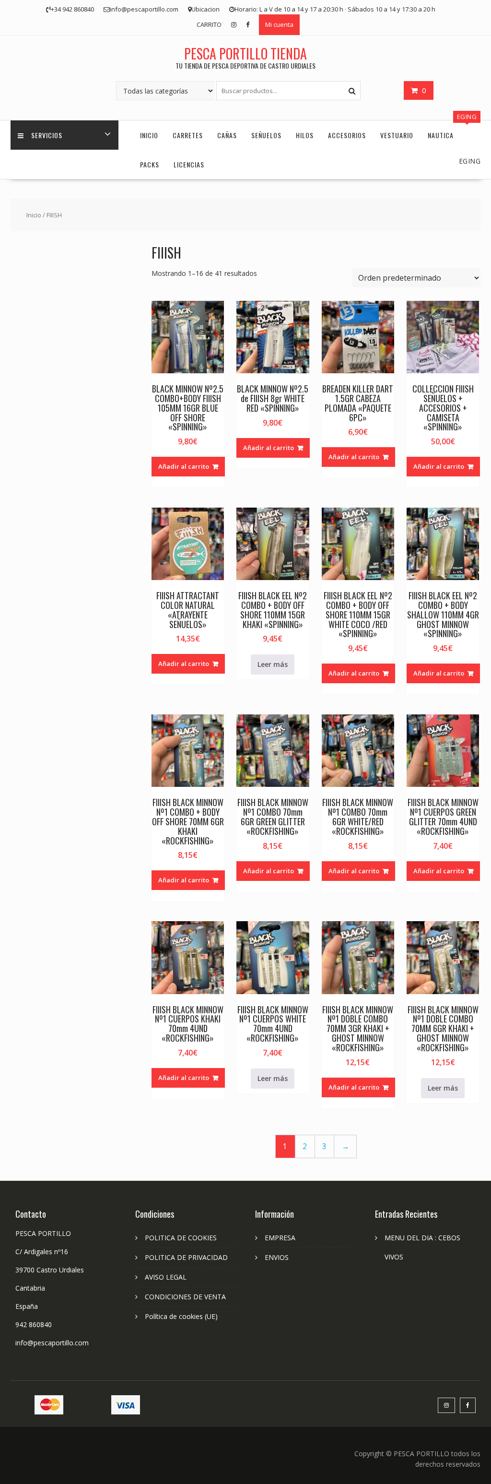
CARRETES (188, 135)
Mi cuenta (279, 24)
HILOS (305, 135)
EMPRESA (280, 1237)
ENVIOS (277, 1257)
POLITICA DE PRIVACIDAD (186, 1257)
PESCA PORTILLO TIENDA (245, 53)
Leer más (272, 664)
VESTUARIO (396, 135)
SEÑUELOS (266, 135)
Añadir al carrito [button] (183, 466)
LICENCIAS (189, 164)
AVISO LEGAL (166, 1277)
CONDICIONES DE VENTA (185, 1296)
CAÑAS (227, 135)
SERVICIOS (46, 135)
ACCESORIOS (347, 135)
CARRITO (209, 24)
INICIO (149, 135)
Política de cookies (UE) (181, 1316)
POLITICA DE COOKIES (181, 1237)
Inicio (33, 215)
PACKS (149, 164)
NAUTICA (441, 135)
